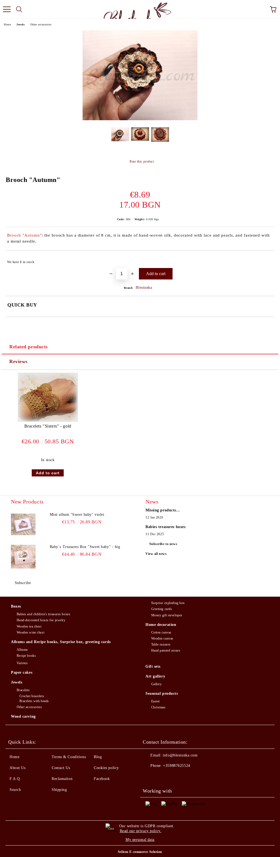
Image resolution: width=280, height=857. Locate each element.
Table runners (161, 644)
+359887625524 (176, 766)
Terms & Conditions (69, 757)
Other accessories (41, 24)
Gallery (156, 684)
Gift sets (153, 666)
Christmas (158, 707)
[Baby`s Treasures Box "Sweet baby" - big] (23, 556)
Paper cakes (21, 672)
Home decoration (160, 625)
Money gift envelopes (166, 615)
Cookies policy (106, 768)
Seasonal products (161, 693)
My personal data (140, 840)
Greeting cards (161, 609)
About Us (17, 768)
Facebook (102, 779)
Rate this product (142, 161)
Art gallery (155, 676)
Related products (28, 346)
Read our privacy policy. (140, 831)
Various (22, 663)
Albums (22, 650)
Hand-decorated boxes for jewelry (41, 620)
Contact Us (61, 768)
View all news (156, 554)
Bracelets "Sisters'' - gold (47, 426)
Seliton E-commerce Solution (140, 852)
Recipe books (26, 656)
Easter (155, 701)
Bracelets (23, 690)
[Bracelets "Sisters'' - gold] (48, 421)
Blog (98, 757)
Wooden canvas (162, 638)
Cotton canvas (161, 632)
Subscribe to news (163, 544)
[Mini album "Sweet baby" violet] (23, 524)
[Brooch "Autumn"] (140, 119)
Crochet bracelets (31, 696)
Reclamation (62, 779)
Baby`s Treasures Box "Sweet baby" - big (85, 547)
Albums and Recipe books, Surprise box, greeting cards (61, 642)
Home (7, 24)
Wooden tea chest (29, 626)
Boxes (16, 606)
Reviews (18, 361)
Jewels (20, 24)
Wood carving (23, 716)
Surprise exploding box (168, 603)
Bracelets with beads (34, 701)
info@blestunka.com (180, 755)
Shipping (59, 790)
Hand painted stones (165, 650)
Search (15, 790)
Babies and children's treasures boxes (43, 614)
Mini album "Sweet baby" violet (77, 515)
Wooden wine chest (30, 632)
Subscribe (23, 583)
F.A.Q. (15, 779)
